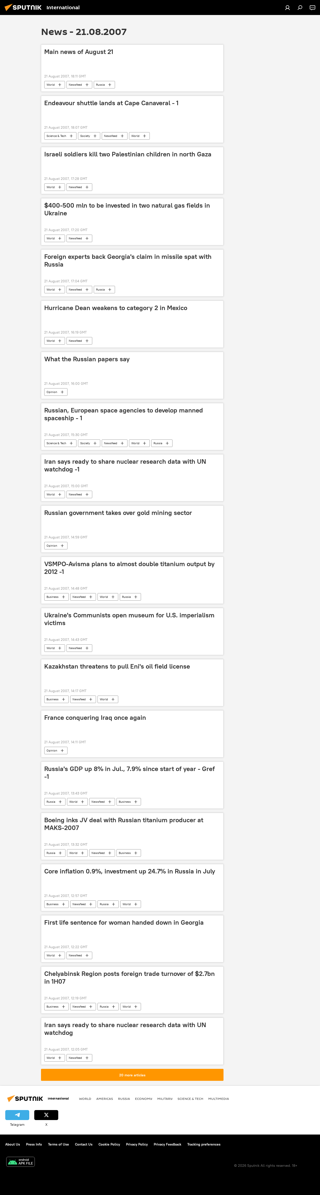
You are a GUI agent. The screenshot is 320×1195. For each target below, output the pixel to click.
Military (164, 1098)
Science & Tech (56, 136)
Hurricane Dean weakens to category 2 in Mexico (115, 308)
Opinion (51, 392)
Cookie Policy (109, 1144)
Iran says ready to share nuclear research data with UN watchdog (125, 1029)
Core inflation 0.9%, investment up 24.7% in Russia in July (129, 871)
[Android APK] (21, 1162)
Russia (100, 84)
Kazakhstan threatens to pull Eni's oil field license (117, 666)
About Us (12, 1144)
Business (52, 597)
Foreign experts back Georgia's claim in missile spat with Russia (128, 260)
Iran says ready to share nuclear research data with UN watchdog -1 (125, 465)
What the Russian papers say (87, 359)
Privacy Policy (137, 1144)
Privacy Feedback (167, 1144)
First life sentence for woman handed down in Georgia (124, 922)
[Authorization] (287, 7)
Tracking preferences (203, 1144)
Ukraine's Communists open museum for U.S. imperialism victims (129, 619)
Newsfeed (75, 84)
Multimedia (218, 1098)
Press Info (34, 1144)
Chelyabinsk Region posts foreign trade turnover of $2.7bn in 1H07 (129, 977)
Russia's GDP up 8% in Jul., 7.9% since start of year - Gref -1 (129, 773)
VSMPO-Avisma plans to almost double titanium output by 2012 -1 (129, 568)
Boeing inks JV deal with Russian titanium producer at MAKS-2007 (123, 824)
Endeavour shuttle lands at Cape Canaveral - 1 (111, 103)
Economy (143, 1098)
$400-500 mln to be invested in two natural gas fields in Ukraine (127, 209)
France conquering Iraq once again (95, 718)
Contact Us (83, 1144)
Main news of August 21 (78, 52)
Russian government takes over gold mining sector (118, 513)
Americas (104, 1098)
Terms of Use (58, 1144)
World (50, 84)
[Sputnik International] (24, 11)
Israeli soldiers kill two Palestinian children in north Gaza (128, 154)
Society (85, 136)
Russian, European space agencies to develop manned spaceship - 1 (123, 414)
